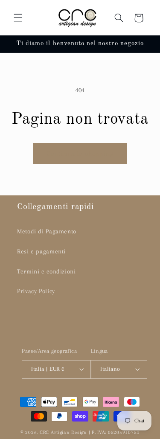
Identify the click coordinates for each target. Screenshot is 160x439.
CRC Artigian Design (63, 432)
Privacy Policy (36, 291)
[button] (18, 18)
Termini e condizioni (46, 271)
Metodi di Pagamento (46, 231)
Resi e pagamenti (41, 251)
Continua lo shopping (80, 153)
